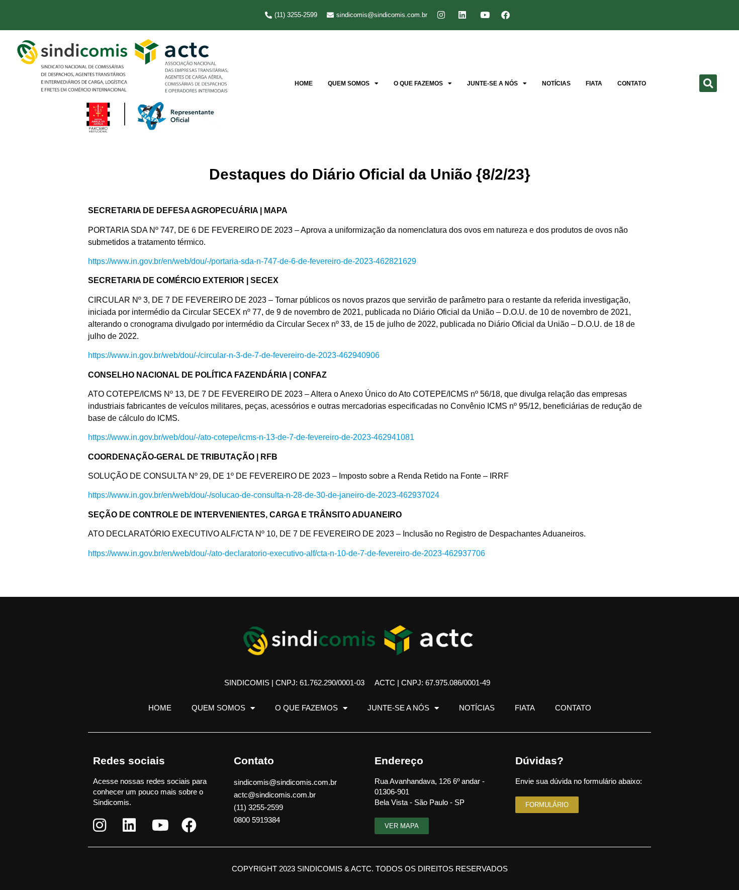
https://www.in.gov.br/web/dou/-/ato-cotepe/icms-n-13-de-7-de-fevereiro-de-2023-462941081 (251, 437)
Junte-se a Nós (492, 83)
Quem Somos (348, 83)
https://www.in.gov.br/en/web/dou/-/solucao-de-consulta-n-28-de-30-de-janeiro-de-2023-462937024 (263, 495)
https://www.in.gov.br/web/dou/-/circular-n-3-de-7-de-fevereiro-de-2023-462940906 (234, 355)
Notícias (556, 83)
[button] (708, 83)
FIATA (594, 83)
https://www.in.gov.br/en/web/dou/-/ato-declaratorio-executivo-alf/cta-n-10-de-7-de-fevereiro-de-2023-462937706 (286, 553)
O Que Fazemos (418, 83)
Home (304, 83)
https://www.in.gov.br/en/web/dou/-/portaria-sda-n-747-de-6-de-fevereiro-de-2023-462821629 (252, 261)
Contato (631, 83)
